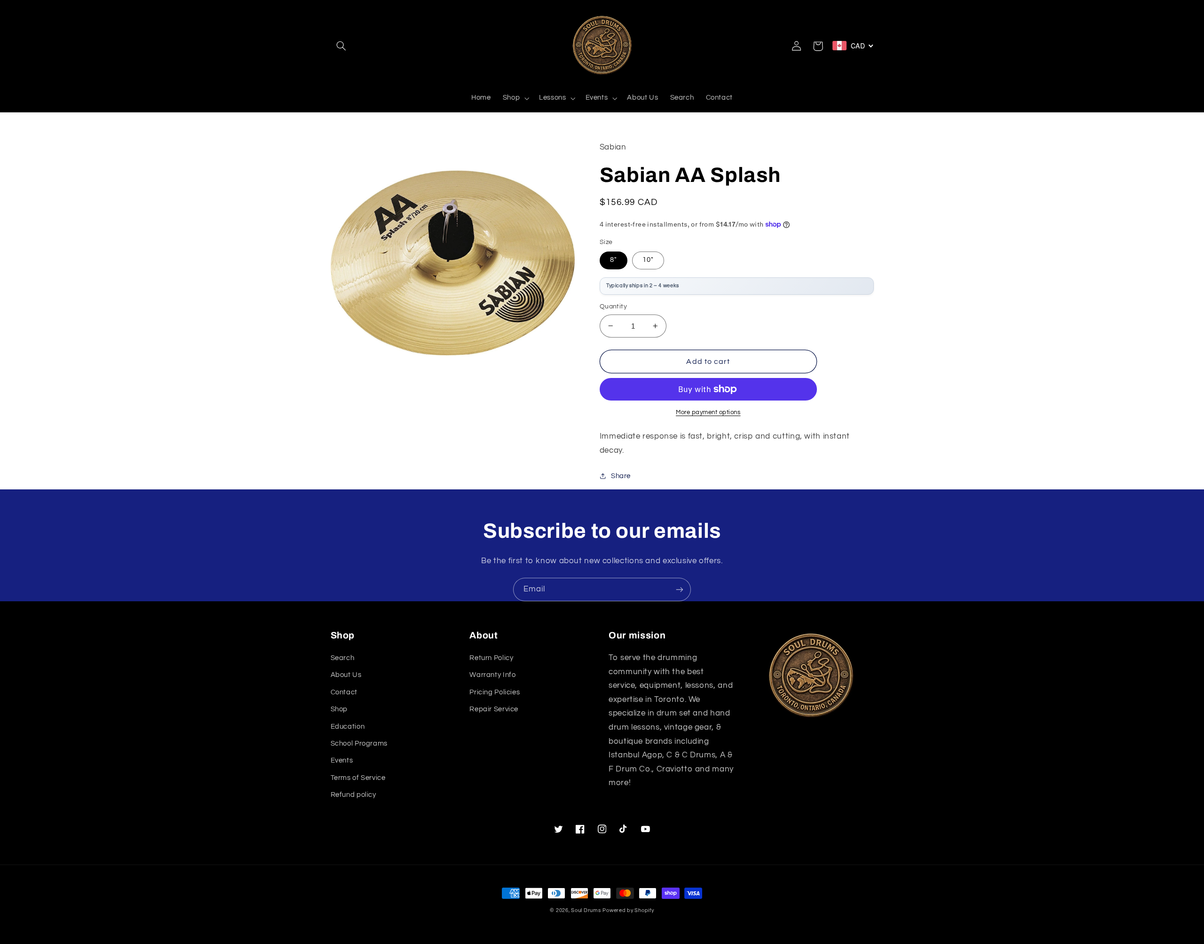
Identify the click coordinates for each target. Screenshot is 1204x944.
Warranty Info (492, 674)
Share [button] (621, 476)
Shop (339, 709)
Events (342, 760)
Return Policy (491, 657)
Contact (344, 692)
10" (648, 259)
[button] (341, 46)
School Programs (359, 743)
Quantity (613, 306)
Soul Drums (586, 910)
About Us (346, 674)
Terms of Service (358, 777)
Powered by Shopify (628, 910)
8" (613, 259)
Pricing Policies (494, 692)
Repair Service (493, 709)
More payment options (708, 412)
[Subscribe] (679, 589)
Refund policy (353, 794)
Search (343, 657)
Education (348, 726)
